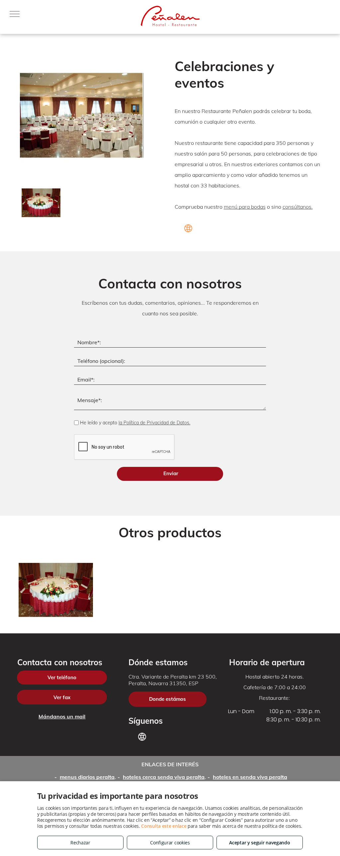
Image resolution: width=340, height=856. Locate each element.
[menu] (14, 14)
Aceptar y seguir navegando (259, 842)
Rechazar (80, 842)
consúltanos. (298, 206)
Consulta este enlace (163, 826)
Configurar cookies (170, 842)
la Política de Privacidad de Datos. (154, 423)
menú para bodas (245, 206)
